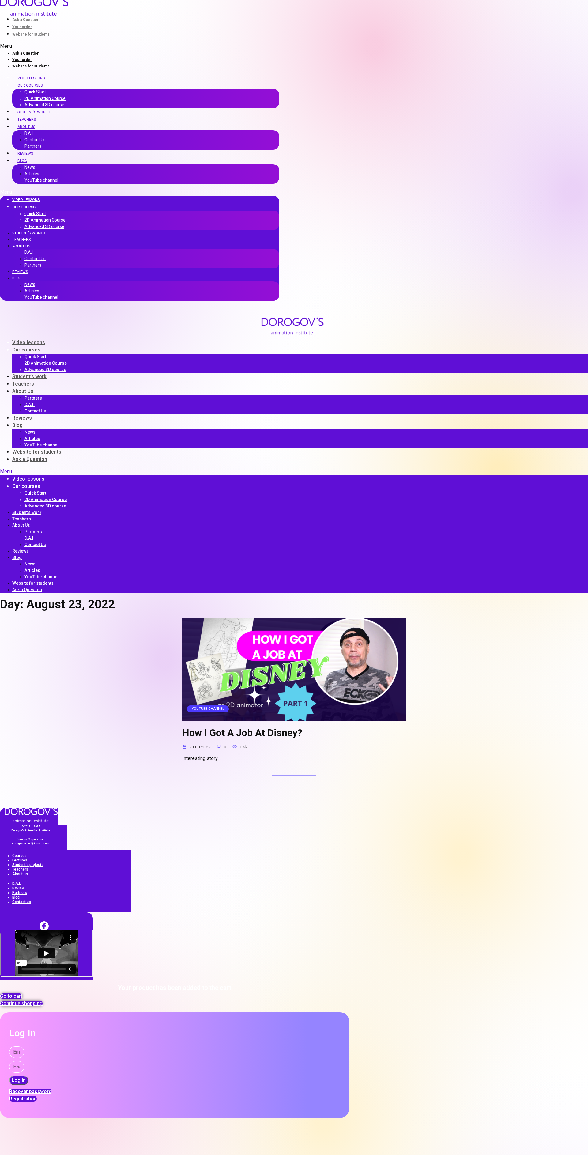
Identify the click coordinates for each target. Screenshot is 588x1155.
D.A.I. (29, 133)
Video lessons (31, 78)
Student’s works (33, 112)
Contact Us (35, 139)
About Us (26, 127)
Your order (22, 27)
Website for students (31, 34)
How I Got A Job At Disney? (242, 733)
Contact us (21, 902)
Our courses (30, 85)
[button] (139, 46)
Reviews (25, 153)
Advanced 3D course (44, 104)
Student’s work (29, 376)
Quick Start (35, 91)
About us (20, 874)
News (29, 167)
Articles (31, 173)
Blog (22, 161)
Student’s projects (27, 865)
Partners (32, 146)
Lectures (19, 860)
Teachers (26, 119)
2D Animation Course (45, 98)
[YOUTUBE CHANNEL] (294, 717)
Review (18, 888)
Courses (19, 855)
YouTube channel (41, 180)
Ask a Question (25, 19)
